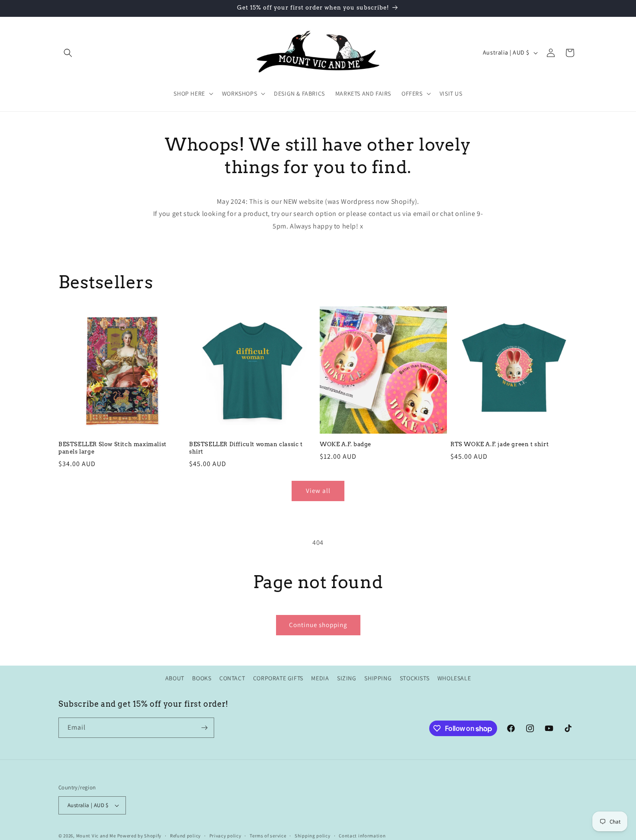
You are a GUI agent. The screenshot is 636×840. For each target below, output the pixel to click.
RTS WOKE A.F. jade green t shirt (499, 444)
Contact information (362, 835)
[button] (67, 52)
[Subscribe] (204, 728)
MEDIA (320, 678)
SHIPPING (378, 678)
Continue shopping (318, 625)
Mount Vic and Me (96, 836)
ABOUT (174, 678)
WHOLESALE (454, 678)
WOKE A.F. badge (345, 444)
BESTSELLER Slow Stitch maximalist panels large (112, 448)
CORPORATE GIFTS (278, 678)
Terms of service (268, 835)
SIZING (347, 678)
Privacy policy (225, 835)
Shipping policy (313, 835)
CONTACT (232, 678)
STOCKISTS (414, 678)
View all (318, 490)
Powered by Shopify (139, 836)
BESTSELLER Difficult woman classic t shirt (246, 448)
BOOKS (201, 678)
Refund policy (185, 835)
